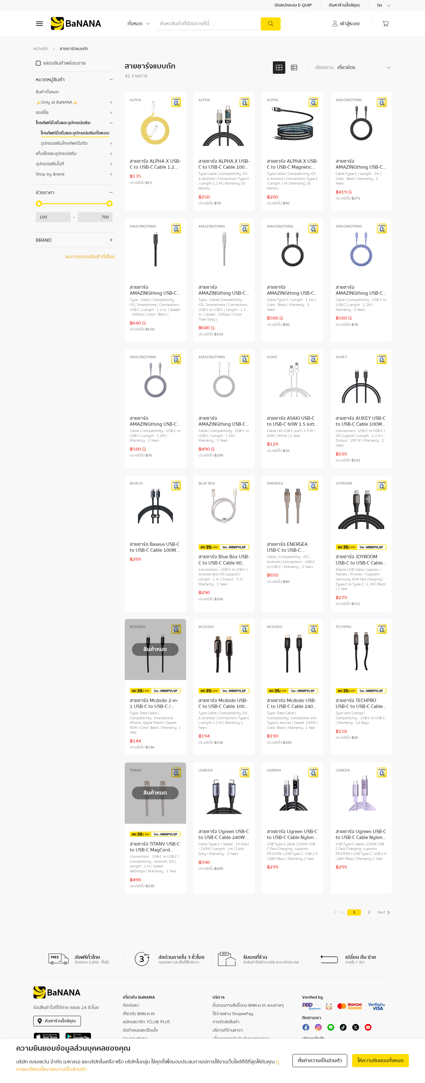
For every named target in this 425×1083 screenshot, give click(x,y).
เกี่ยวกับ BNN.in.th (139, 1013)
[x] (355, 1028)
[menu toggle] (39, 23)
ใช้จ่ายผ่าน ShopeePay (233, 1013)
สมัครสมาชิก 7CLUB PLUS (146, 1022)
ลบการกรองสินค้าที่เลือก (90, 257)
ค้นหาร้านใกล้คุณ (345, 5)
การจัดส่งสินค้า (226, 1022)
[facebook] (306, 1028)
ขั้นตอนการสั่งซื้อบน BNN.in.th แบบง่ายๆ (248, 1005)
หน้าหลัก (40, 48)
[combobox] (384, 5)
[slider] (39, 203)
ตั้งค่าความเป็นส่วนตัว (320, 1061)
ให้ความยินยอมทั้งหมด (380, 1061)
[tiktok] (343, 1028)
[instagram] (318, 1028)
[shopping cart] (385, 23)
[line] (330, 1028)
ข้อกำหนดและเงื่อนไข (140, 1030)
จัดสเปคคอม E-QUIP (293, 5)
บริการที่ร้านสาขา (228, 1030)
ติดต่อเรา (131, 1005)
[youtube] (368, 1028)
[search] (271, 23)
